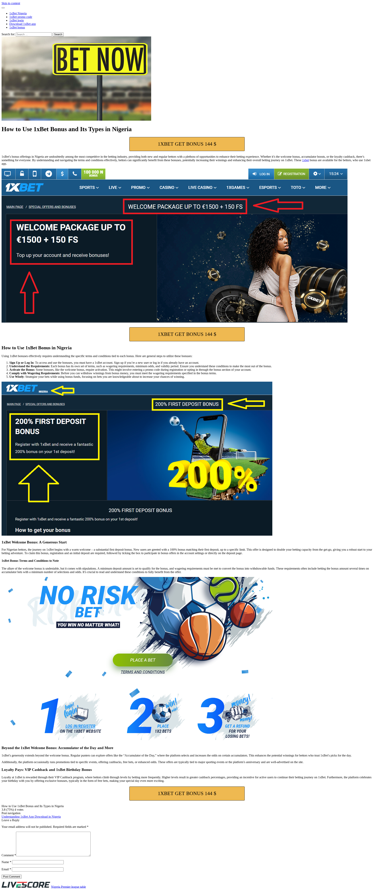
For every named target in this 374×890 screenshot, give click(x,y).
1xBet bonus (17, 27)
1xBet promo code (20, 17)
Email (6, 869)
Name (6, 862)
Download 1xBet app (22, 24)
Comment (9, 855)
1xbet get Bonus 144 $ (187, 144)
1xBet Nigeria (18, 13)
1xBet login (16, 20)
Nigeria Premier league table (68, 886)
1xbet (305, 160)
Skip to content (11, 3)
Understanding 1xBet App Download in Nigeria (31, 816)
